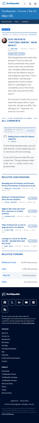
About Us (5, 333)
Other (4, 282)
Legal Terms (14, 401)
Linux (4, 269)
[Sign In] (25, 4)
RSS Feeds (5, 342)
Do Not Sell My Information (11, 358)
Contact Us (5, 336)
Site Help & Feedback (9, 349)
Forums (22, 11)
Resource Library (7, 384)
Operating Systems (16, 54)
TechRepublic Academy (9, 377)
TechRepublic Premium (9, 380)
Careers (4, 361)
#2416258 (30, 130)
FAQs (16, 21)
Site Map (5, 346)
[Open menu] (35, 4)
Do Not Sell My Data (28, 323)
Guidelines (25, 21)
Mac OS (32, 11)
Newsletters (6, 339)
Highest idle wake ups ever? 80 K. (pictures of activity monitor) (13, 211)
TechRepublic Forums (9, 374)
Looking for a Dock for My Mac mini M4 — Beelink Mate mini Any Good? (14, 241)
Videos (4, 390)
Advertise (5, 355)
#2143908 (32, 34)
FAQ (3, 352)
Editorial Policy (7, 393)
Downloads (5, 371)
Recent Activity (6, 21)
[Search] (30, 4)
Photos (4, 387)
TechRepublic (9, 11)
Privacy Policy (24, 401)
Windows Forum (9, 262)
